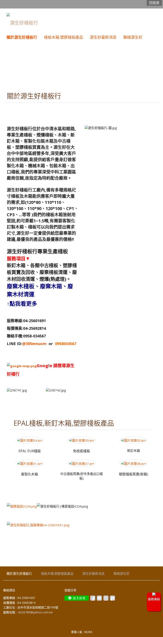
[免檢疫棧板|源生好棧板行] (81, 440)
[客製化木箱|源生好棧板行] (29, 463)
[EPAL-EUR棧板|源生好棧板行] (29, 440)
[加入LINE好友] (77, 598)
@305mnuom (34, 343)
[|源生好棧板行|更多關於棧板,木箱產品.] (38, 525)
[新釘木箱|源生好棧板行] (133, 440)
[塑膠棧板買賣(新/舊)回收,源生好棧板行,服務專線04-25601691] (133, 463)
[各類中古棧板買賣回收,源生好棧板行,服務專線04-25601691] (81, 463)
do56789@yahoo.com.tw (35, 612)
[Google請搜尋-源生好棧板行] (22, 366)
